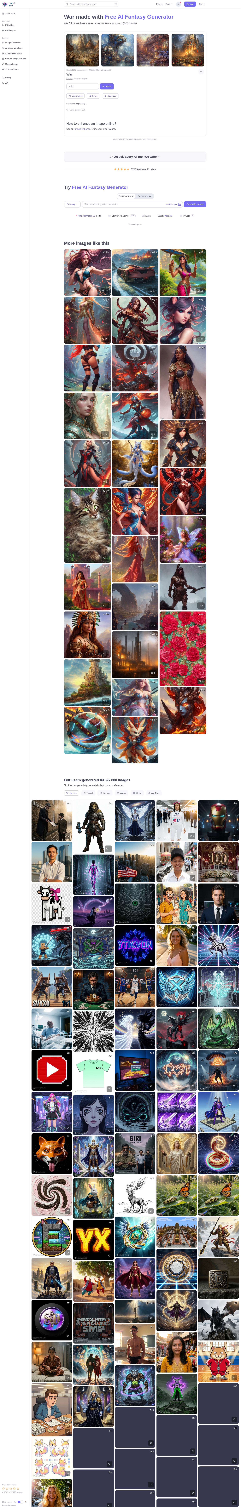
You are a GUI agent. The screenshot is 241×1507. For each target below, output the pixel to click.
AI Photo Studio (12, 69)
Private (186, 216)
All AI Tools (10, 14)
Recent (89, 793)
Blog (4, 1502)
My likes (73, 793)
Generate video (144, 196)
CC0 (83, 110)
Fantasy (69, 79)
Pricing (159, 4)
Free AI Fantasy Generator (139, 17)
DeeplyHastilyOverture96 (101, 70)
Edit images (10, 30)
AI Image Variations (13, 48)
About (10, 1502)
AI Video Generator (13, 53)
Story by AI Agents (120, 216)
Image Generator (13, 43)
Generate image (126, 196)
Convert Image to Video (15, 59)
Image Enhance (82, 129)
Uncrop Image (11, 64)
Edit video (9, 25)
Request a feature (9, 1505)
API (6, 83)
